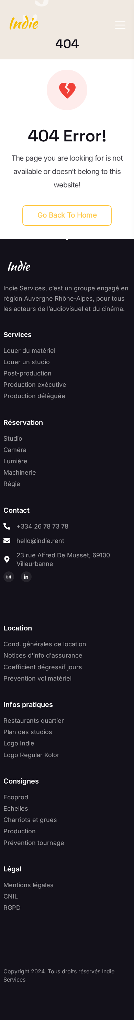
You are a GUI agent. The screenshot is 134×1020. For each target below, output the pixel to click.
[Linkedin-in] (26, 576)
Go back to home (67, 215)
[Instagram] (8, 576)
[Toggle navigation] (118, 25)
